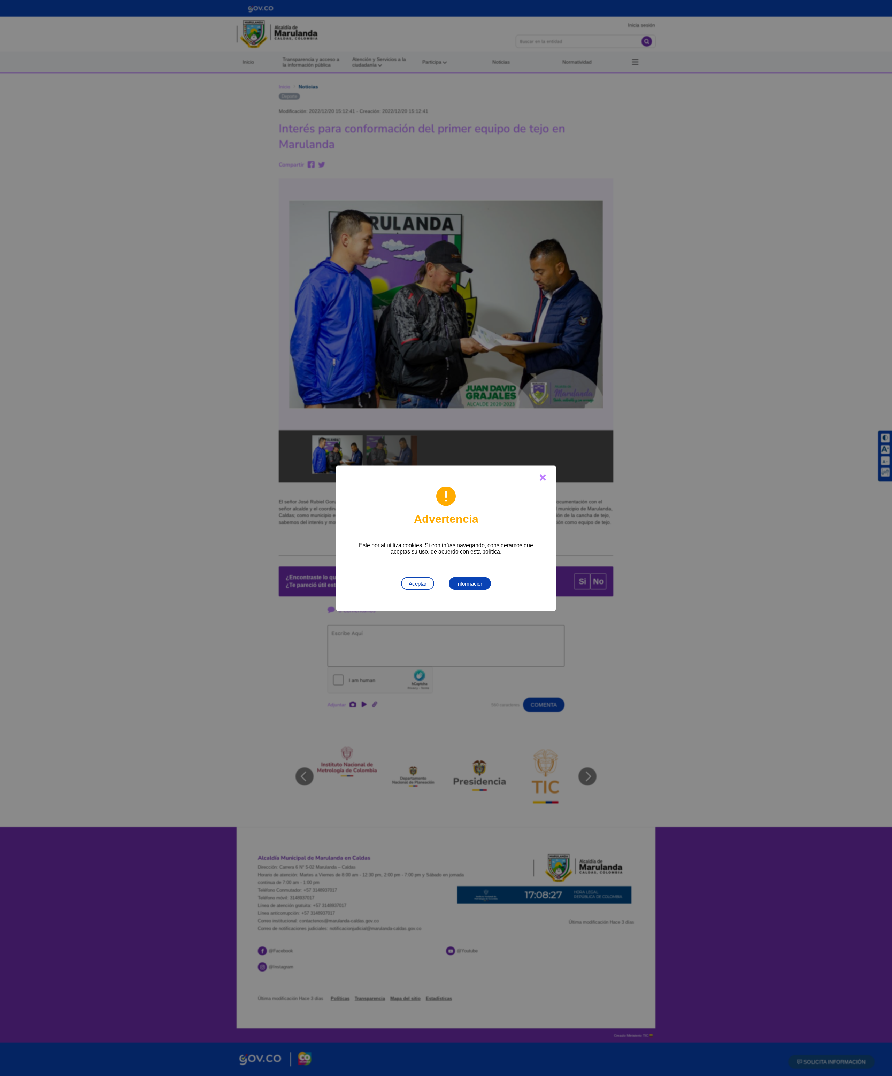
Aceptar (417, 583)
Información (469, 583)
